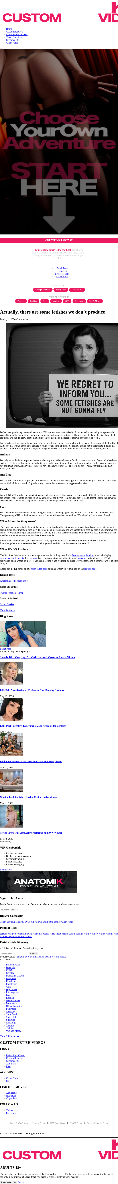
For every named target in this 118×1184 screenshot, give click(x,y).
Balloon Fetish (13, 964)
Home (9, 29)
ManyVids (11, 1095)
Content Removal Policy (97, 1123)
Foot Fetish (11, 984)
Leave (21, 1182)
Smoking (10, 1011)
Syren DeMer (7, 604)
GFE (67, 301)
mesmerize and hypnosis (12, 558)
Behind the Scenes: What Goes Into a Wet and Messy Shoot (31, 761)
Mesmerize (11, 1003)
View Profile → (7, 610)
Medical (56, 301)
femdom (90, 555)
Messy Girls (61, 290)
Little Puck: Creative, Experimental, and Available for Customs (33, 726)
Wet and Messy (13, 1031)
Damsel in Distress (15, 975)
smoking (82, 558)
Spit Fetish (11, 1017)
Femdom (10, 981)
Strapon (10, 1025)
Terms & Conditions (19, 1123)
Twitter (3, 593)
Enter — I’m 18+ (8, 1182)
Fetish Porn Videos (15, 1055)
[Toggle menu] (1, 48)
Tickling (10, 1028)
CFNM (9, 970)
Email (20, 593)
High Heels (11, 989)
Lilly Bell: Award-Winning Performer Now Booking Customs (32, 690)
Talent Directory (14, 37)
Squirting (10, 1019)
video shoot (22, 580)
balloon (33, 558)
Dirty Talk (11, 978)
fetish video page (39, 568)
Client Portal (12, 42)
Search (33, 954)
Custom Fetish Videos (17, 34)
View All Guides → (9, 1036)
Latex (9, 995)
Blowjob (10, 967)
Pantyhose (79, 301)
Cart (8, 1081)
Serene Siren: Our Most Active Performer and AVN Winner (31, 833)
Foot (45, 301)
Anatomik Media (8, 580)
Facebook (12, 593)
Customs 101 (12, 40)
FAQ (8, 1066)
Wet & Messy (94, 301)
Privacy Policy (38, 1123)
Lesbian (33, 301)
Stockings (11, 1022)
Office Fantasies (14, 1006)
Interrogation (12, 992)
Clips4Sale (11, 1098)
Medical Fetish (13, 1000)
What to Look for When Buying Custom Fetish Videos (28, 797)
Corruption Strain (42, 290)
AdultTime (11, 1092)
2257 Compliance (57, 1123)
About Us (11, 1063)
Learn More (6, 869)
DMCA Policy (76, 1123)
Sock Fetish (12, 1014)
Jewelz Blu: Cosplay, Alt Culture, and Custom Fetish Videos (37, 657)
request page (90, 568)
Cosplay (10, 973)
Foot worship (78, 555)
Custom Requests (14, 31)
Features (21, 301)
